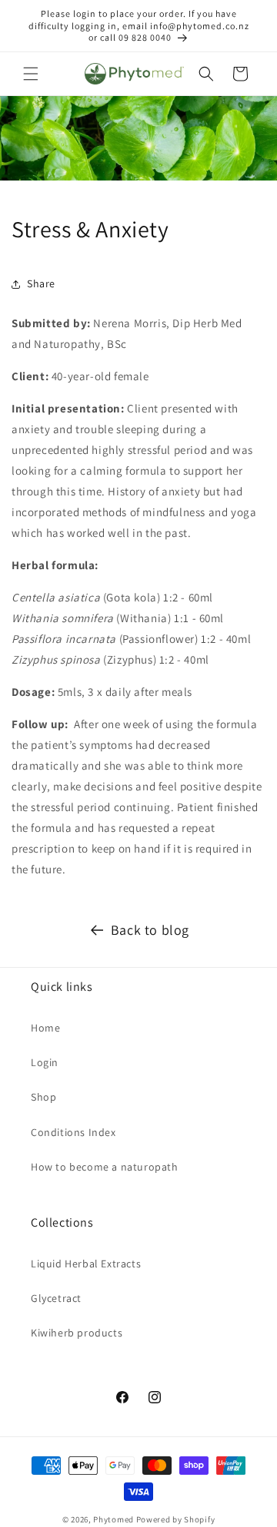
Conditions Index (73, 1132)
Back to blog (150, 930)
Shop (43, 1097)
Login (44, 1062)
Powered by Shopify (175, 1519)
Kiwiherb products (76, 1333)
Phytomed (113, 1519)
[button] (31, 74)
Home (45, 1028)
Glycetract (56, 1298)
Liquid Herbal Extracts (86, 1263)
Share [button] (41, 283)
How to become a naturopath (105, 1167)
